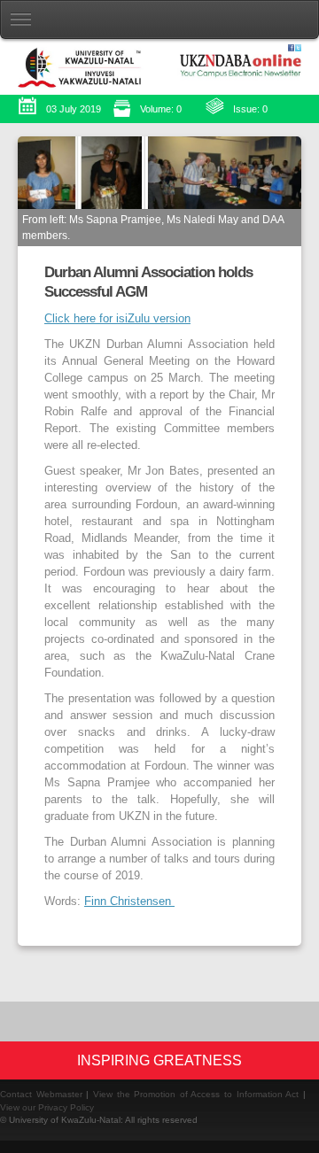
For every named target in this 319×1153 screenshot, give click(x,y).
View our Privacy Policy (47, 1107)
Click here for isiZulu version (117, 319)
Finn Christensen (129, 901)
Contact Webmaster (41, 1094)
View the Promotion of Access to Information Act (196, 1094)
